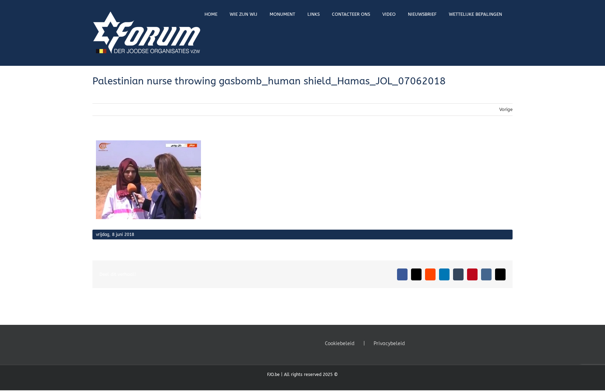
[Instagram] (436, 343)
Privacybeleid (389, 344)
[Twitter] (427, 343)
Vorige (506, 109)
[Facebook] (418, 343)
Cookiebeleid (340, 344)
